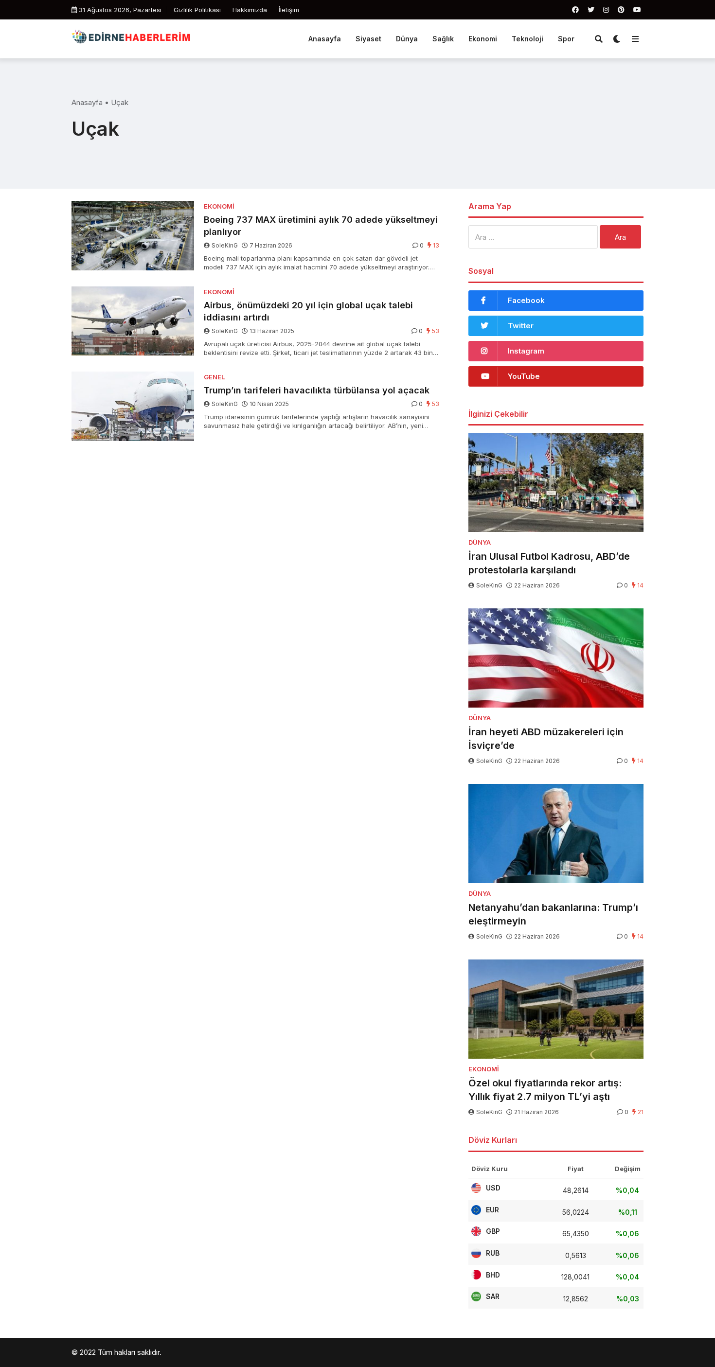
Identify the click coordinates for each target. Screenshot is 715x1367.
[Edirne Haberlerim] (131, 37)
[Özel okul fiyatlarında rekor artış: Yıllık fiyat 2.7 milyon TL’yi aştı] (556, 1009)
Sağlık (443, 39)
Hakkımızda (249, 10)
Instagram (526, 350)
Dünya (407, 39)
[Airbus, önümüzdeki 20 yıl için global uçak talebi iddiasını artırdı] (133, 321)
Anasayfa (324, 39)
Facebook (526, 300)
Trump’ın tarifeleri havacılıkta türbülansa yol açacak (316, 390)
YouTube (524, 376)
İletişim (289, 10)
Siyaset (368, 39)
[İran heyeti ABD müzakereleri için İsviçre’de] (556, 658)
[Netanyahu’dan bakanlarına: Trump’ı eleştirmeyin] (556, 833)
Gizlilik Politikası (197, 10)
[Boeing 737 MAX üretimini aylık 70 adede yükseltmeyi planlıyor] (133, 235)
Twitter (521, 325)
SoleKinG (224, 245)
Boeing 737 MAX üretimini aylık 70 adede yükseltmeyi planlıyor (321, 225)
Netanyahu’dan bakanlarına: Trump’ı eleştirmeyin (553, 914)
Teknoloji (527, 39)
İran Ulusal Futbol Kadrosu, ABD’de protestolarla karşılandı (549, 563)
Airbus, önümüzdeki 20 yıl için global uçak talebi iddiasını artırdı (308, 311)
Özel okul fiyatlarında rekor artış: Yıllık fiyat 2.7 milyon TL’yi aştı (545, 1089)
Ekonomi (482, 39)
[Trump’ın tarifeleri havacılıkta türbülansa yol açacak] (133, 406)
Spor (566, 39)
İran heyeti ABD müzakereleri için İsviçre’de (546, 738)
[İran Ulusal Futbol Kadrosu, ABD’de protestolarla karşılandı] (556, 482)
